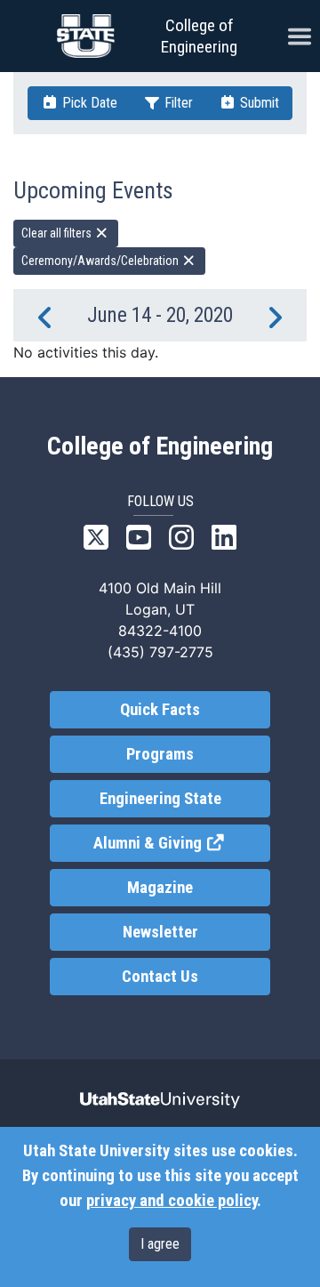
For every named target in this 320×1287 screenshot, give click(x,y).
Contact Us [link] (160, 976)
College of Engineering (199, 36)
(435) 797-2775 (160, 652)
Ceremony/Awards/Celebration (101, 260)
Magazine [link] (160, 887)
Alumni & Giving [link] (181, 843)
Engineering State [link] (160, 798)
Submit (257, 102)
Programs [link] (160, 754)
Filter (177, 102)
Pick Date (88, 102)
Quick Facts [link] (160, 710)
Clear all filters (57, 233)
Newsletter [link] (160, 932)
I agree (160, 1243)
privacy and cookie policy (171, 1201)
